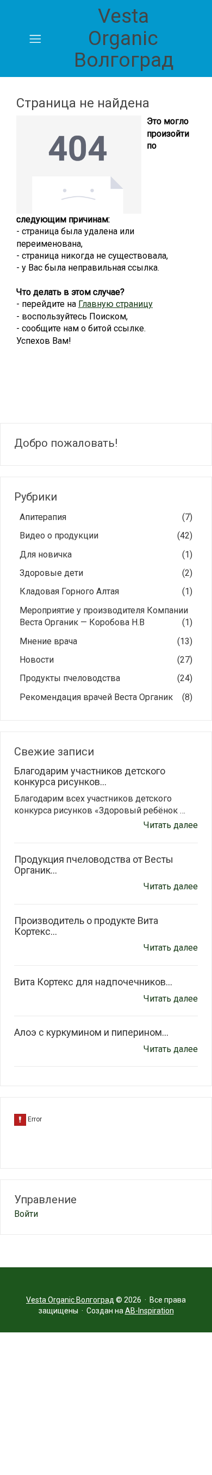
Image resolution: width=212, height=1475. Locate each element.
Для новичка (106, 554)
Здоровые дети (106, 573)
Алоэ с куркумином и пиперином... (91, 1032)
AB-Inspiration (149, 1310)
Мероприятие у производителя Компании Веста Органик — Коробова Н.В (106, 616)
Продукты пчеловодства (106, 678)
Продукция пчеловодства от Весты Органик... (93, 865)
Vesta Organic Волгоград (124, 38)
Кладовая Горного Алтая (106, 591)
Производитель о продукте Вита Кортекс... (86, 926)
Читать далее (171, 825)
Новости (106, 660)
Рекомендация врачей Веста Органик (106, 697)
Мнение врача (106, 641)
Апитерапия (106, 517)
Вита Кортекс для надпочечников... (93, 981)
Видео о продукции (106, 535)
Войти (26, 1214)
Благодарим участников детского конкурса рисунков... (89, 776)
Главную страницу (115, 304)
